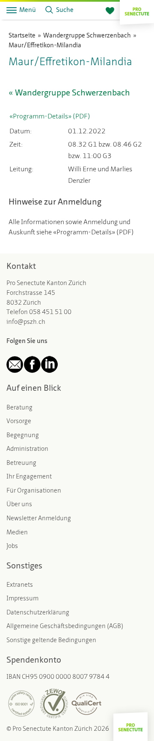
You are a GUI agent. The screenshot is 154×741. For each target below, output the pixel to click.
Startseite (22, 36)
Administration (27, 449)
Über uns (19, 505)
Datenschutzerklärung (37, 613)
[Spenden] (110, 11)
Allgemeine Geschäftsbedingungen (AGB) (64, 626)
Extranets (19, 585)
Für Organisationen (33, 491)
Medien (17, 533)
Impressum (22, 599)
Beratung (19, 408)
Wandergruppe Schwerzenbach (87, 36)
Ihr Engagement (29, 477)
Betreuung (21, 463)
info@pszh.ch (25, 322)
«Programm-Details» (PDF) (49, 116)
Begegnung (22, 435)
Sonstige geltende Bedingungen (51, 640)
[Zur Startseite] (137, 10)
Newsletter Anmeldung (38, 519)
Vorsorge (18, 421)
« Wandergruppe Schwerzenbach (69, 93)
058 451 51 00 (50, 312)
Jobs (12, 546)
